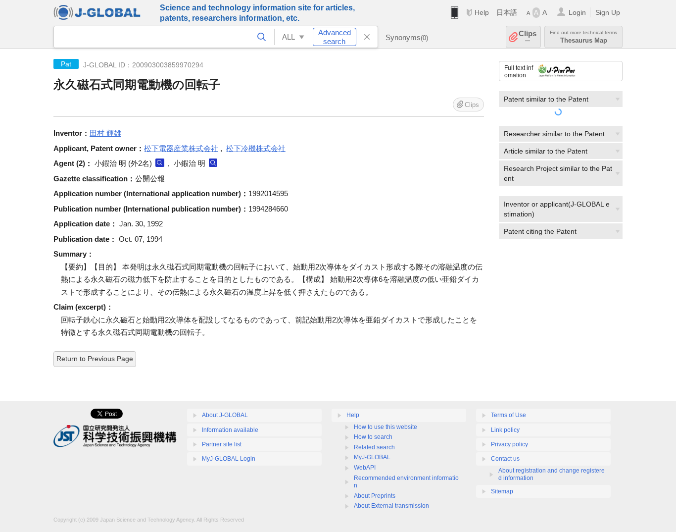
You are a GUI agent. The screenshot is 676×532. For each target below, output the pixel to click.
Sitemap (502, 491)
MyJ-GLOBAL (372, 457)
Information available (230, 429)
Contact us (505, 458)
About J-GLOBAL (225, 415)
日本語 (506, 12)
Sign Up (607, 12)
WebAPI (365, 467)
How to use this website (385, 427)
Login (577, 12)
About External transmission (391, 505)
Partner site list (221, 444)
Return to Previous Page (94, 359)
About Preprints (374, 495)
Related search (374, 447)
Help (482, 12)
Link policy (505, 429)
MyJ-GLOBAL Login (228, 458)
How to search (373, 436)
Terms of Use (508, 415)
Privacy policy (509, 444)
